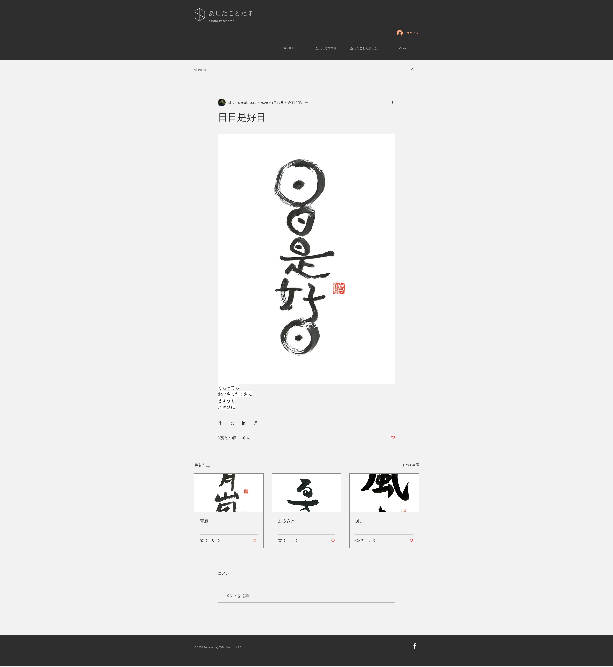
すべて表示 (410, 464)
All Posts (200, 70)
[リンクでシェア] (255, 423)
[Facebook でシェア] (220, 423)
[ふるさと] (306, 493)
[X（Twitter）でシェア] (232, 423)
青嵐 (204, 520)
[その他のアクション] (392, 102)
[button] (413, 70)
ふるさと (286, 520)
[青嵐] (228, 493)
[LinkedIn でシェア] (243, 423)
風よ (359, 520)
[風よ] (384, 493)
